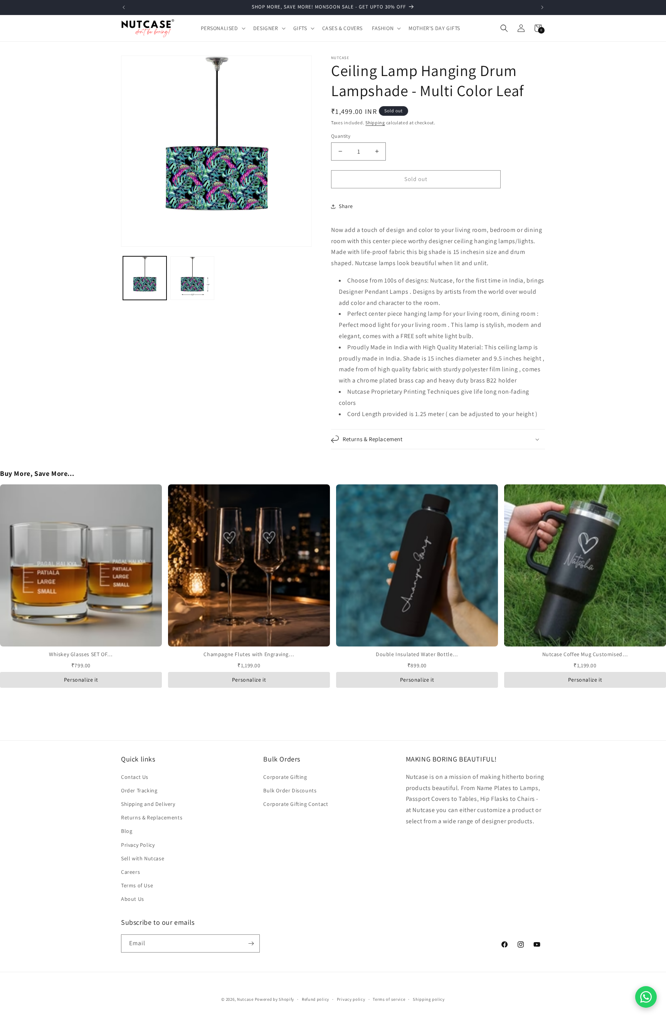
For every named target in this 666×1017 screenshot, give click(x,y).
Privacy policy (351, 999)
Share (346, 206)
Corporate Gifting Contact (295, 803)
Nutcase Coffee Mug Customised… (585, 654)
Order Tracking (139, 790)
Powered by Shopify (274, 999)
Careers (130, 871)
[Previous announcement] (123, 7)
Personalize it (81, 679)
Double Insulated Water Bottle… (417, 654)
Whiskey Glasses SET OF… (81, 654)
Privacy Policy (138, 844)
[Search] (504, 28)
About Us (132, 898)
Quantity (340, 136)
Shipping (375, 122)
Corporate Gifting (285, 776)
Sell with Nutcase (142, 858)
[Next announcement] (542, 7)
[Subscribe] (250, 943)
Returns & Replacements (151, 817)
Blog (126, 830)
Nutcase (245, 999)
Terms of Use (137, 885)
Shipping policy (429, 999)
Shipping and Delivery (148, 803)
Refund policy (315, 999)
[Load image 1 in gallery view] (144, 278)
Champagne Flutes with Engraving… (249, 654)
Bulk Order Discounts (289, 790)
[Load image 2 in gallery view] (192, 278)
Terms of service (389, 999)
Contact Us (134, 776)
